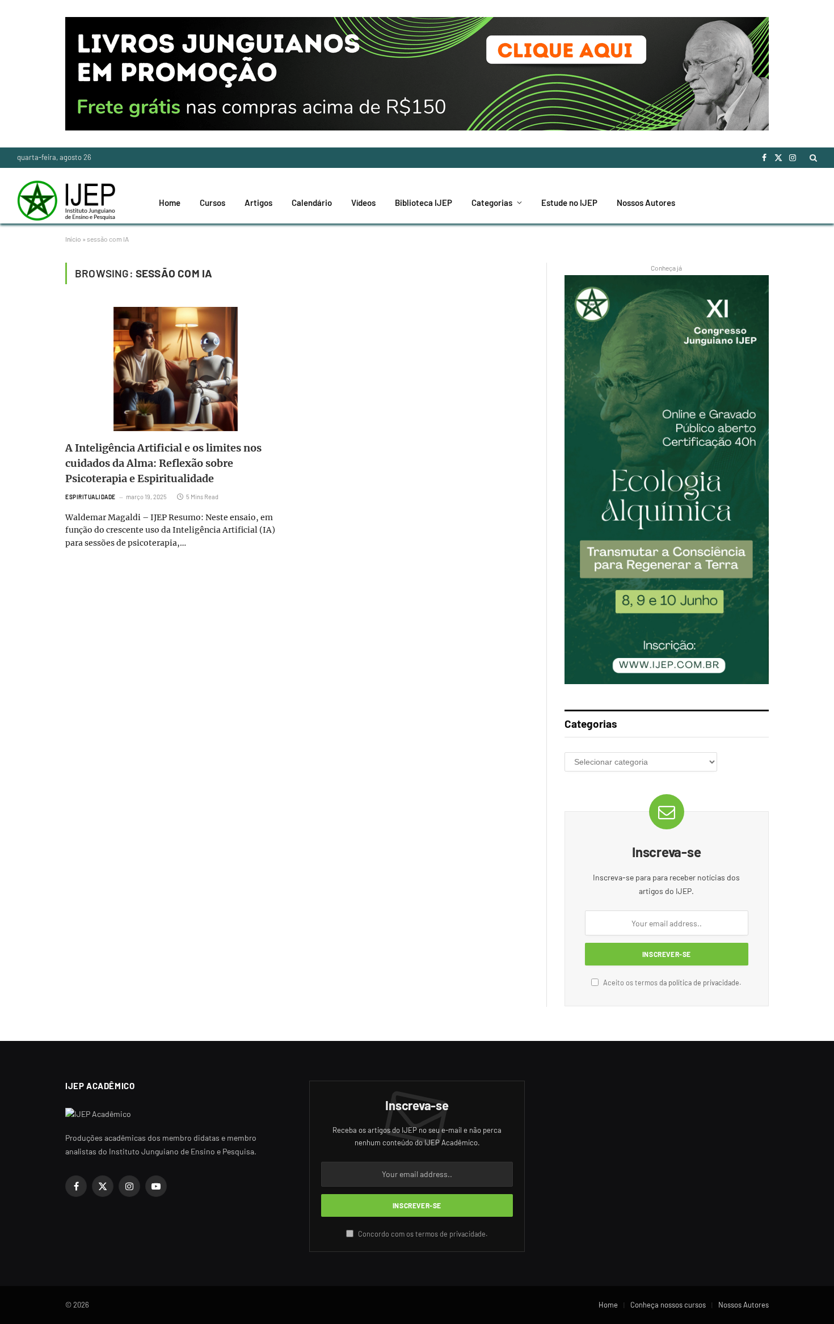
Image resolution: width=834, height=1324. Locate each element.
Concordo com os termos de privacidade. (422, 1233)
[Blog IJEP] (66, 202)
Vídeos (363, 202)
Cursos (212, 202)
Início (73, 239)
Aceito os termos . (671, 982)
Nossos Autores (646, 202)
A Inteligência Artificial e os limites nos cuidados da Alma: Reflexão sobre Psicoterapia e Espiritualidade (163, 463)
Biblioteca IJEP (423, 202)
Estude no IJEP (569, 202)
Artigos (258, 202)
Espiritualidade (90, 497)
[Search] (812, 157)
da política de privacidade (699, 982)
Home (169, 202)
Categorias (491, 202)
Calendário (312, 202)
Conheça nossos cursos (668, 1304)
